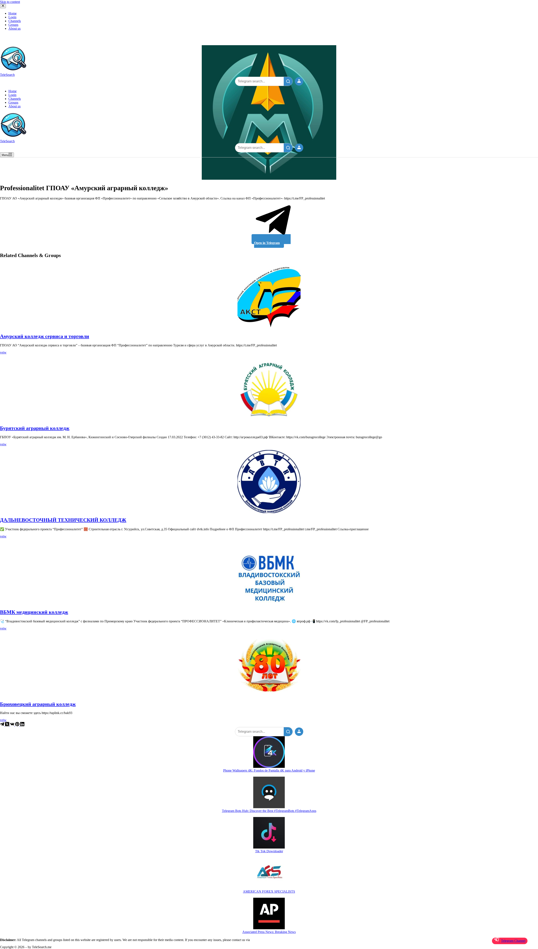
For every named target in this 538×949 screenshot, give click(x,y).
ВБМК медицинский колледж (34, 612)
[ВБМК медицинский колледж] (269, 573)
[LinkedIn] (22, 725)
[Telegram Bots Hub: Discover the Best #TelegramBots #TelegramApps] (269, 793)
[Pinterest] (17, 725)
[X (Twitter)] (7, 725)
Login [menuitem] (12, 17)
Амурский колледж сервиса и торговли (44, 336)
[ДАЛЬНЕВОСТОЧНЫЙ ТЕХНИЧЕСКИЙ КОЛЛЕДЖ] (269, 481)
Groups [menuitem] (13, 24)
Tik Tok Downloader (269, 851)
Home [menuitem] (12, 13)
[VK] (12, 725)
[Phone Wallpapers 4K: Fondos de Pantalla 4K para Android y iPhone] (269, 752)
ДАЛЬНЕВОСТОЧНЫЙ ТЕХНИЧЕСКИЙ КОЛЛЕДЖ (63, 520)
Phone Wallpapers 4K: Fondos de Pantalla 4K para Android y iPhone (269, 770)
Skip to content (10, 2)
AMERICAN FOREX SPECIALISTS (269, 891)
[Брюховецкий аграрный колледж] (269, 665)
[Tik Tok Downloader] (269, 833)
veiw (3, 352)
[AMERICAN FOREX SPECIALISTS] (269, 873)
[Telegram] (2, 725)
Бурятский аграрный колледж (34, 428)
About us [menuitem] (14, 28)
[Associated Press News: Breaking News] (269, 914)
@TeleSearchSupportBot (267, 940)
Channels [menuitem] (14, 21)
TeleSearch (7, 75)
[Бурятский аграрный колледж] (269, 389)
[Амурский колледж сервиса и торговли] (269, 297)
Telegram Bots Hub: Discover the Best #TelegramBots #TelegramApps (269, 811)
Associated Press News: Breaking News (269, 932)
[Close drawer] (3, 6)
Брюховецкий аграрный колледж (38, 704)
